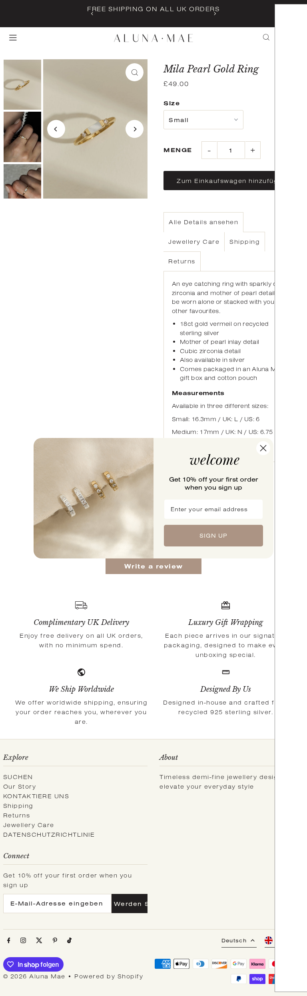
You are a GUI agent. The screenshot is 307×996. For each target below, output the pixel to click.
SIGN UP (213, 535)
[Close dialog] (263, 448)
